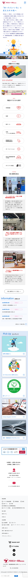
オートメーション (10, 149)
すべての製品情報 (7, 501)
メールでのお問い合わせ (14, 486)
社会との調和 (6, 524)
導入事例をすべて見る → (14, 291)
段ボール (8, 124)
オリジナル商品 (10, 165)
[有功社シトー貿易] (9, 2)
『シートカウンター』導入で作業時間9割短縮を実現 (13, 196)
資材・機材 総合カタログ (7, 530)
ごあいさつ (13, 522)
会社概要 (5, 522)
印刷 (12, 503)
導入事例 (4, 511)
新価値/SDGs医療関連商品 (9, 140)
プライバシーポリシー (7, 536)
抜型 (7, 116)
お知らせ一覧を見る (20, 324)
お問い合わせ (5, 528)
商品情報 (4, 498)
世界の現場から (5, 533)
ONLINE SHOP (16, 542)
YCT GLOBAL (15, 546)
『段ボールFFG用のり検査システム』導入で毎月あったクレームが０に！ (13, 234)
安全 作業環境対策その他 (10, 157)
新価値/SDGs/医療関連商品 (9, 506)
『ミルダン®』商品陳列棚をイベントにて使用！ (14, 271)
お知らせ (4, 517)
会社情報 (4, 520)
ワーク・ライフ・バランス (19, 524)
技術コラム (4, 513)
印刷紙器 (8, 108)
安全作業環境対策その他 (19, 508)
